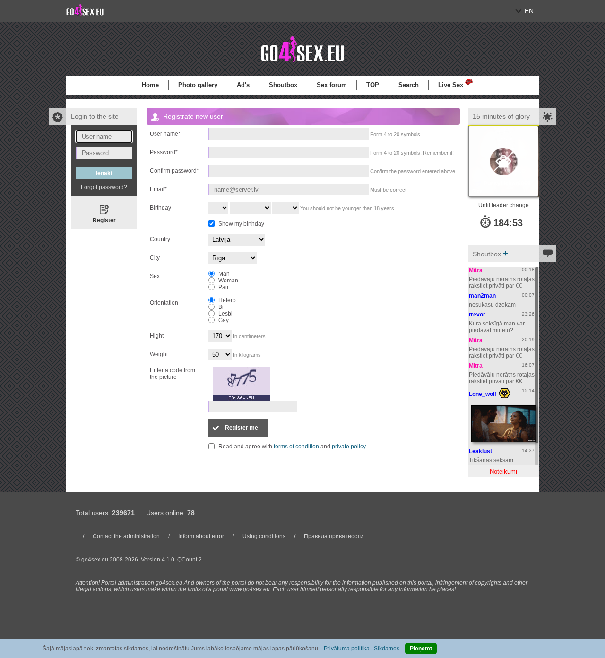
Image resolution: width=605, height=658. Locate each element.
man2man (482, 295)
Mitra (476, 270)
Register (104, 220)
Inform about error (201, 536)
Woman (228, 280)
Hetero (227, 300)
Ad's (243, 84)
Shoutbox (283, 84)
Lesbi (225, 313)
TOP (372, 84)
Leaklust (480, 451)
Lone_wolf (482, 394)
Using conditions (263, 536)
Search (408, 84)
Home (150, 84)
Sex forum (332, 84)
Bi (221, 307)
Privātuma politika (347, 648)
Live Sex (450, 84)
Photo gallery (197, 84)
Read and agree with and (292, 446)
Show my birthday (241, 223)
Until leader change (503, 205)
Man (224, 274)
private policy (349, 446)
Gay (223, 320)
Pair (223, 287)
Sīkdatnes (386, 648)
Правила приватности (333, 536)
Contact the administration (126, 536)
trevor (477, 314)
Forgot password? (104, 187)
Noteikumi (503, 471)
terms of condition (296, 446)
